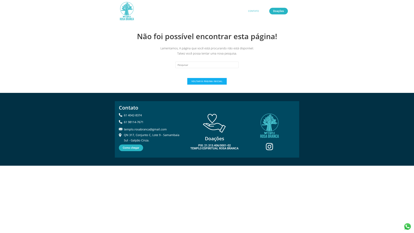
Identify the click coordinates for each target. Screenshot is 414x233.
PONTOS (224, 10)
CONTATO (253, 10)
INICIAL (150, 10)
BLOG (238, 10)
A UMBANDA (167, 10)
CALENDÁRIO (206, 10)
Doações (214, 138)
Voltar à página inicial (207, 81)
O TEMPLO (186, 10)
